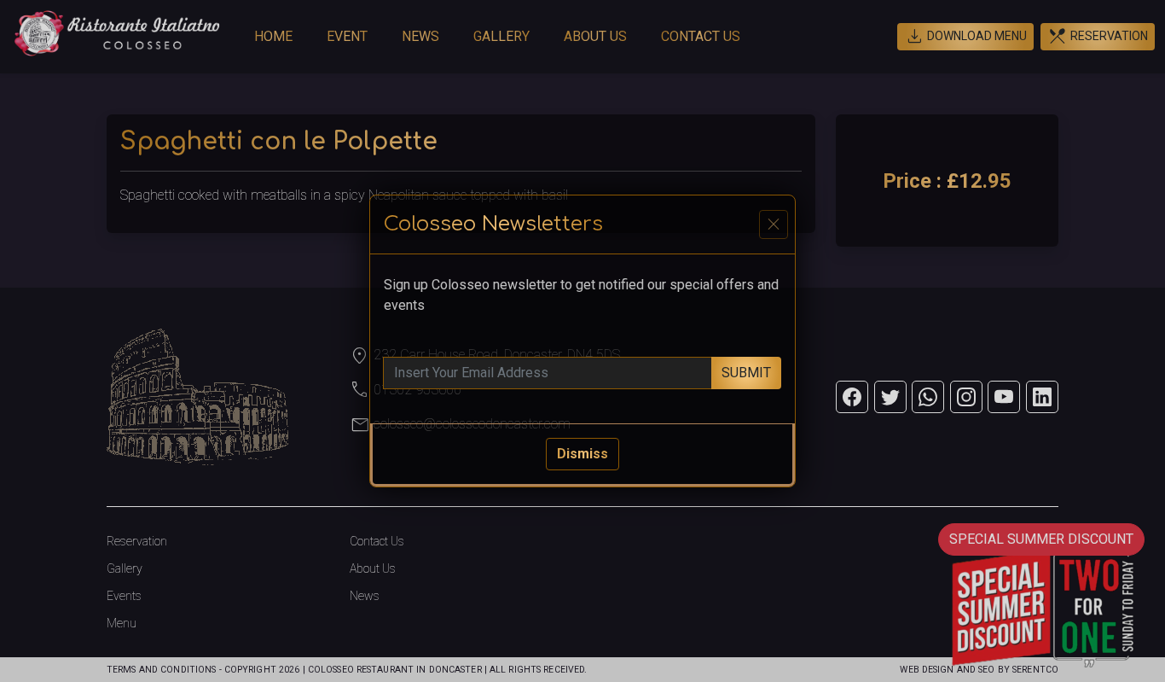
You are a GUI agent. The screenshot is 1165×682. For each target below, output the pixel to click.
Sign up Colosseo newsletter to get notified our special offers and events (581, 295)
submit (746, 372)
